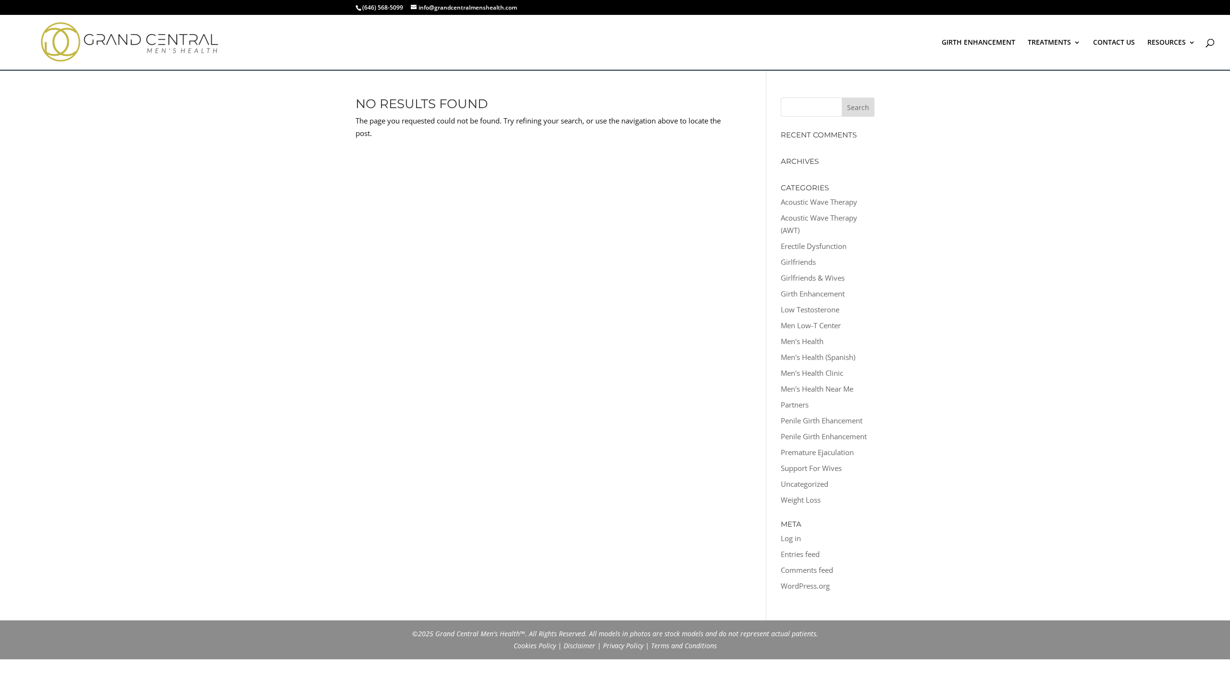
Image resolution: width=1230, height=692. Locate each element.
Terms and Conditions (684, 645)
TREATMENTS (1049, 43)
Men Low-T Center (811, 325)
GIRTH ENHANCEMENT (978, 43)
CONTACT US (1114, 43)
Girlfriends (798, 262)
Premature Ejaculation (817, 452)
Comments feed (807, 570)
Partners (795, 404)
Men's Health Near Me (817, 389)
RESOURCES (1166, 43)
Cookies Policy (535, 645)
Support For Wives (811, 468)
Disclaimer (579, 645)
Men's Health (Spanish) (818, 357)
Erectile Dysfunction (814, 246)
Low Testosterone (810, 309)
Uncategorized (804, 484)
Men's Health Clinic (812, 373)
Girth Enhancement (813, 293)
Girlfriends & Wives (813, 278)
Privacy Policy (623, 645)
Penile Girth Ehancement (821, 420)
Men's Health (802, 341)
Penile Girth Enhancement (824, 436)
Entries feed (800, 554)
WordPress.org (805, 586)
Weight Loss (801, 500)
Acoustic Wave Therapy (819, 202)
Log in (791, 538)
